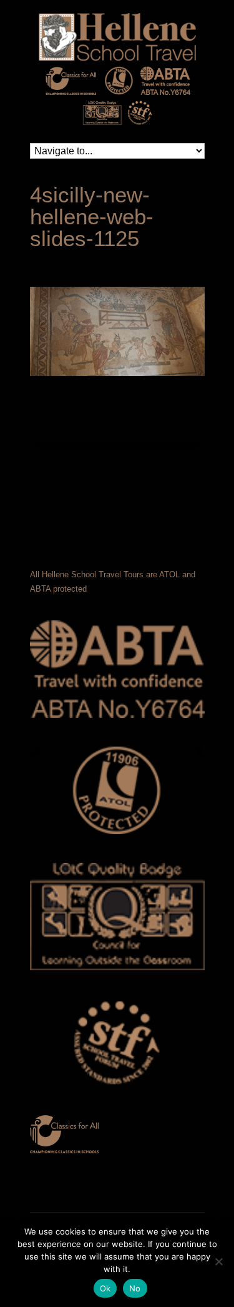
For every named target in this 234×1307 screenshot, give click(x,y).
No (135, 1288)
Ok (105, 1288)
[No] (218, 1261)
